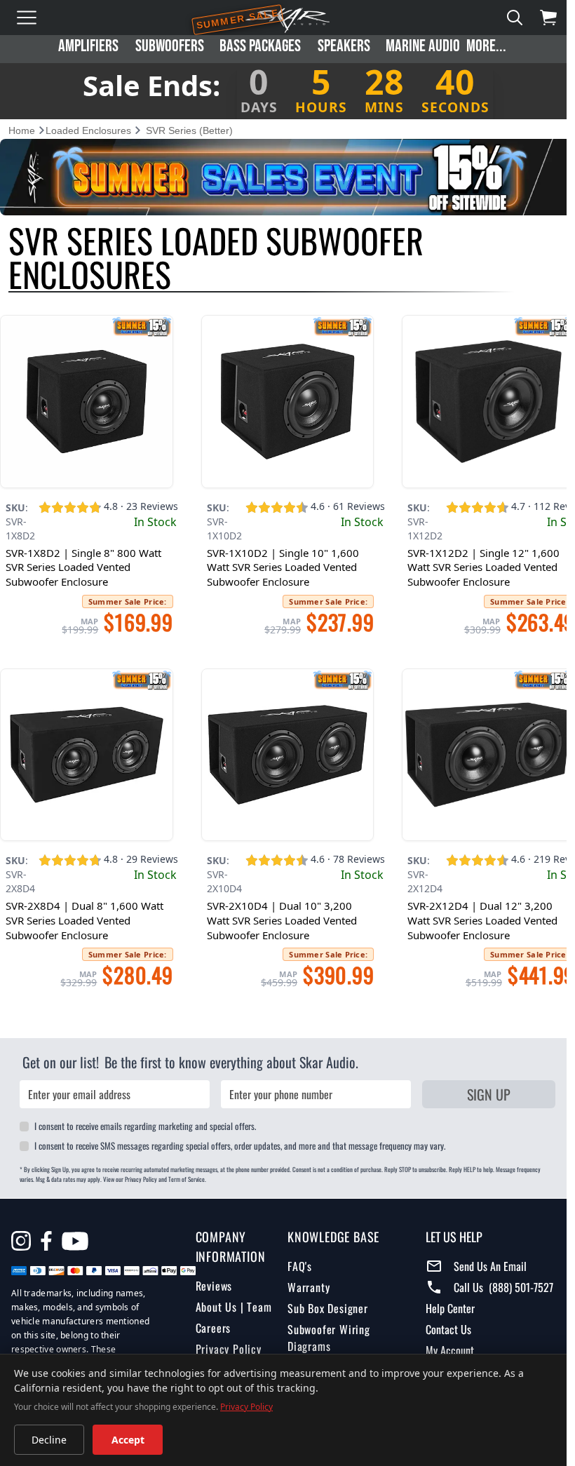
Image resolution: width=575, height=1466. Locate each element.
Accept (127, 1439)
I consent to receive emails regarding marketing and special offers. (145, 1119)
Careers (211, 1320)
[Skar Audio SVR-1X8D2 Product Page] (85, 399)
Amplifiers (88, 46)
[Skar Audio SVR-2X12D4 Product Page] (481, 749)
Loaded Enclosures (88, 130)
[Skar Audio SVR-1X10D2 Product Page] (283, 399)
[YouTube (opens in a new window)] (75, 1236)
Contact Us (442, 1322)
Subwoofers (169, 46)
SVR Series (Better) (189, 130)
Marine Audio (423, 46)
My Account (443, 1343)
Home (21, 130)
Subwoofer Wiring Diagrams (324, 1350)
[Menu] (26, 17)
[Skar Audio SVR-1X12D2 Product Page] (481, 399)
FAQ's (295, 1278)
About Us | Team (231, 1299)
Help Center (443, 1301)
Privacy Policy (226, 1341)
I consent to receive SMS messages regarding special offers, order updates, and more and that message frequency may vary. (239, 1138)
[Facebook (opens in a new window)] (46, 1234)
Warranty (304, 1299)
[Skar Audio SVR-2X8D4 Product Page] (85, 749)
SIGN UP (480, 1087)
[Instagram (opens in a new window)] (21, 1234)
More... (486, 46)
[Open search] (514, 17)
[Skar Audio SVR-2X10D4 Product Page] (283, 749)
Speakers (344, 46)
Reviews (211, 1278)
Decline (49, 1439)
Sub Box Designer (323, 1320)
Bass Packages (260, 46)
